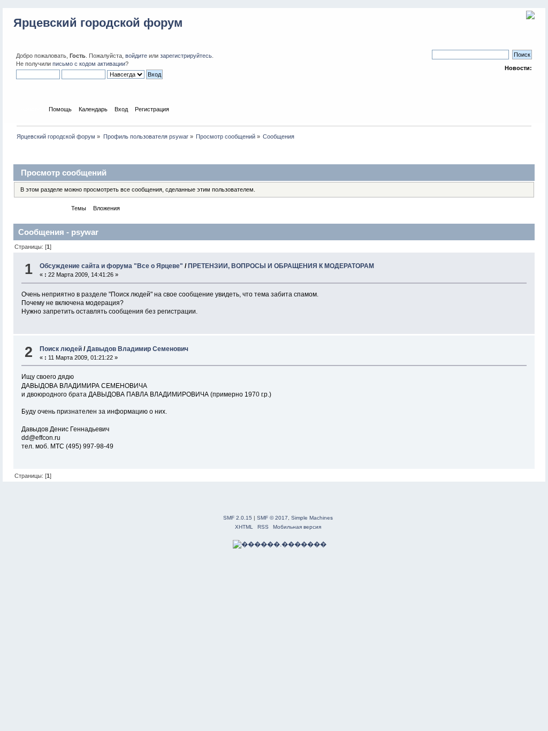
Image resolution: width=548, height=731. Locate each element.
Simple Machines (312, 518)
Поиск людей (61, 349)
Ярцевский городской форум (97, 22)
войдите (136, 55)
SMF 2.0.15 (237, 518)
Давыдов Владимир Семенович (137, 349)
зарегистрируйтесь (186, 55)
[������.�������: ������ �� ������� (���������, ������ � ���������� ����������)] (279, 544)
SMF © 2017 (272, 518)
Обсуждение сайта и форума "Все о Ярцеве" (111, 266)
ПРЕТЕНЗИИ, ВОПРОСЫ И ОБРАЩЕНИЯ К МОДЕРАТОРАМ (281, 266)
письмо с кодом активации (88, 63)
